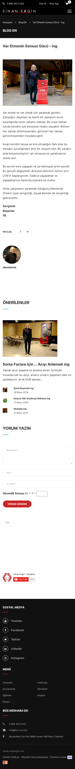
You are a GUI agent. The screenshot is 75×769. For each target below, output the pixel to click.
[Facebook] (20, 231)
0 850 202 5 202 (15, 3)
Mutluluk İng (20, 408)
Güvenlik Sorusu (13, 493)
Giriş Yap (54, 3)
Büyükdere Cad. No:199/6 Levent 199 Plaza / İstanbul (36, 736)
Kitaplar (41, 695)
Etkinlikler (43, 689)
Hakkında (42, 682)
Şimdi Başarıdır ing (24, 388)
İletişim (6, 701)
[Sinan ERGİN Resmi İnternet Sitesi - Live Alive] (24, 11)
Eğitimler (7, 695)
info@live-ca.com (18, 730)
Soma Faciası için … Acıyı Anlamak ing (36, 364)
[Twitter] (28, 231)
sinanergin (9, 267)
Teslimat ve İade (58, 757)
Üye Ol (42, 3)
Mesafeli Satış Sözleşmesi (34, 757)
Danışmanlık (9, 689)
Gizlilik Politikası (11, 757)
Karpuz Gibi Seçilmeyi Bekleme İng (32, 398)
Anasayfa (7, 682)
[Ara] (68, 522)
